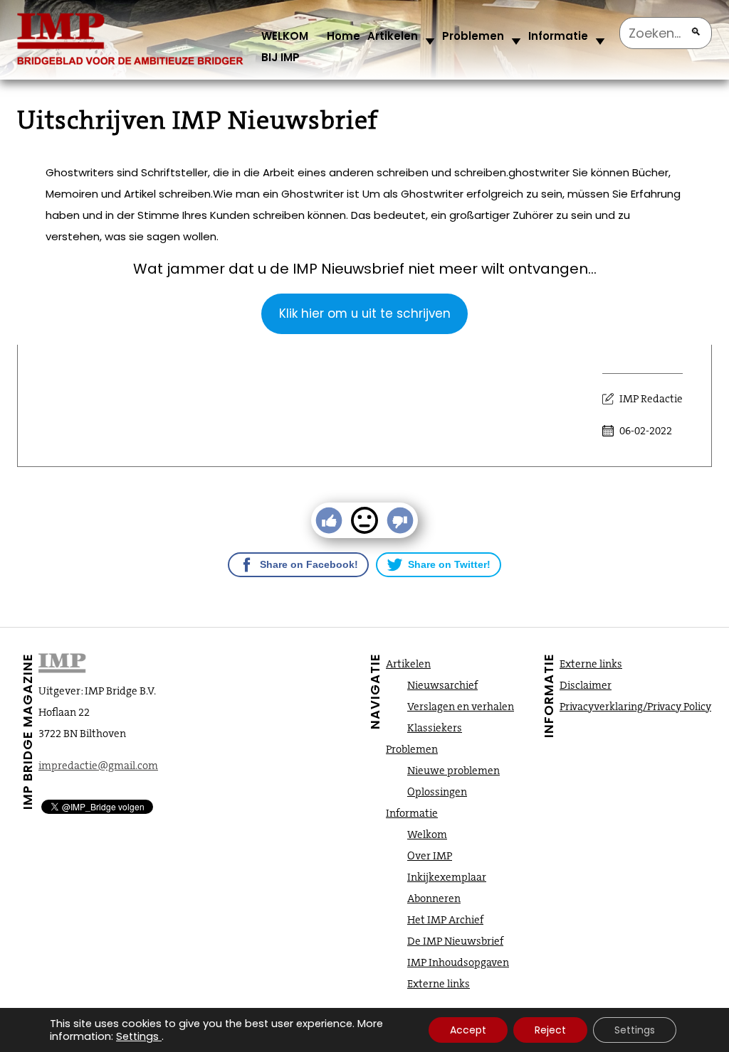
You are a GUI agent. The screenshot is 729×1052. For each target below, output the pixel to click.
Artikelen (392, 35)
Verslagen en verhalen (460, 706)
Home (343, 35)
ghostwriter (539, 172)
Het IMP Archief (445, 920)
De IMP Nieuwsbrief (455, 941)
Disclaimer (586, 685)
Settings (137, 1036)
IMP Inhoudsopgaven (458, 962)
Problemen (473, 35)
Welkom (427, 834)
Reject (550, 1030)
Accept (468, 1030)
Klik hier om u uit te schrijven (365, 313)
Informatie (558, 35)
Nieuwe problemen (453, 770)
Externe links (438, 984)
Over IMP (429, 856)
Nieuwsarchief (442, 685)
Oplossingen (437, 792)
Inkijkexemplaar (446, 877)
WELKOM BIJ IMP (284, 46)
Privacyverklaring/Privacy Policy (635, 706)
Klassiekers (434, 728)
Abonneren (434, 898)
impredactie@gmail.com (98, 765)
